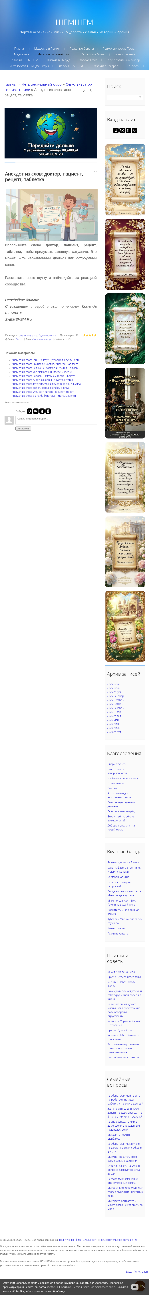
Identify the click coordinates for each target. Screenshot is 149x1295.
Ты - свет (113, 788)
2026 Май (113, 720)
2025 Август (114, 692)
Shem (19, 339)
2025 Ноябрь (115, 704)
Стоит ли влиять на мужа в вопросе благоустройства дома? (124, 1169)
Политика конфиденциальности (78, 1239)
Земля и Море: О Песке (122, 972)
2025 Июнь (113, 684)
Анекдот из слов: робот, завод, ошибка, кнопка (40, 387)
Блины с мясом (117, 928)
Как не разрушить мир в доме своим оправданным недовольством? (124, 1125)
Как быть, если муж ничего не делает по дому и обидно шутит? (125, 1147)
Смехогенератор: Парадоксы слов (37, 335)
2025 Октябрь (115, 700)
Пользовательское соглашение (118, 1239)
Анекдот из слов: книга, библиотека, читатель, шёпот (44, 395)
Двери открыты (117, 764)
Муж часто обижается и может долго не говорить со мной (125, 1205)
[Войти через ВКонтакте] (36, 411)
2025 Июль (113, 688)
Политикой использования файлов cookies (87, 1287)
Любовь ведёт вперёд (121, 811)
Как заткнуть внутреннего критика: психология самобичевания (123, 1048)
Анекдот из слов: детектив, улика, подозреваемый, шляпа (46, 383)
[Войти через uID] (29, 411)
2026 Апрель (114, 716)
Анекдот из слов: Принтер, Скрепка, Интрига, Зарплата (45, 364)
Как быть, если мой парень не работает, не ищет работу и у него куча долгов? (125, 1099)
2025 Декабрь (115, 708)
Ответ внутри (116, 783)
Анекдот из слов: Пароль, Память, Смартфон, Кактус (43, 376)
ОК (135, 1286)
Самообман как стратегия (123, 1057)
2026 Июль (113, 728)
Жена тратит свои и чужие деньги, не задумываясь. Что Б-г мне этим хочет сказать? (125, 1112)
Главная (11, 84)
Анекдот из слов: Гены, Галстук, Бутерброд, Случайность (46, 360)
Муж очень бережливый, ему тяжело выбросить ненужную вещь (125, 1191)
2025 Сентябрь (116, 696)
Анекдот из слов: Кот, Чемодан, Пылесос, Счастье (42, 372)
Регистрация (141, 1271)
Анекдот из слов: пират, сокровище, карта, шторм (42, 379)
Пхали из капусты (118, 933)
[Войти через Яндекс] (42, 411)
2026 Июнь (113, 724)
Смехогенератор (41, 339)
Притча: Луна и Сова (120, 1030)
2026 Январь (114, 712)
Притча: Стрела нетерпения (125, 977)
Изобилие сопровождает (123, 778)
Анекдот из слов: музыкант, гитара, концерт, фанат (43, 391)
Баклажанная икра (118, 877)
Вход (129, 1271)
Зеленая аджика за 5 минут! (124, 862)
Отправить (23, 428)
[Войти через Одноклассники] (48, 411)
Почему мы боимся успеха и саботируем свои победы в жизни (125, 995)
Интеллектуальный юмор (41, 84)
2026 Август (114, 732)
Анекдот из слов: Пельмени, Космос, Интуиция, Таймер (45, 368)
